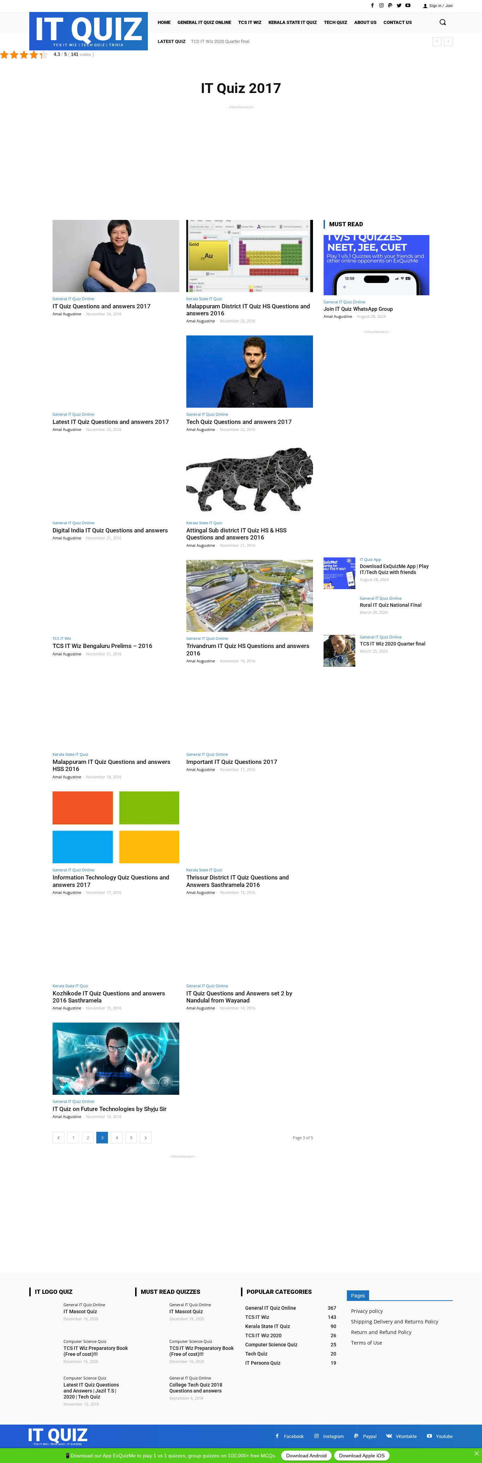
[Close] (476, 1453)
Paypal (369, 1436)
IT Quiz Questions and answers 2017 (102, 306)
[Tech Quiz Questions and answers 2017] (249, 371)
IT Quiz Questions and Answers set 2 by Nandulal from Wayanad (239, 997)
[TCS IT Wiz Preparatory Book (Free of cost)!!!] (44, 1354)
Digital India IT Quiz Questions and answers (110, 530)
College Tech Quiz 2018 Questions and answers (195, 1388)
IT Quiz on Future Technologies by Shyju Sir (110, 1108)
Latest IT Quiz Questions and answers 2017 (111, 421)
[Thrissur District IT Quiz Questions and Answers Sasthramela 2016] (249, 827)
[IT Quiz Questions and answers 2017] (116, 256)
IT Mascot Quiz (80, 1311)
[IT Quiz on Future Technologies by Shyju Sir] (116, 1059)
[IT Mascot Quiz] (44, 1317)
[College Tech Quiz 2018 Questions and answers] (150, 1391)
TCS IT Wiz (62, 638)
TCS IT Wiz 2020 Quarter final (220, 41)
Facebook (294, 1436)
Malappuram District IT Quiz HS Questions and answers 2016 (248, 310)
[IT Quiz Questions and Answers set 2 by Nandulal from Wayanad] (249, 943)
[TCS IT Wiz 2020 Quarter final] (339, 651)
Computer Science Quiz (85, 1341)
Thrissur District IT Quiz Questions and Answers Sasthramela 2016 (237, 881)
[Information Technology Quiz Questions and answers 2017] (116, 827)
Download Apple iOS (362, 1455)
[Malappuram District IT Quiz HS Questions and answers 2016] (249, 256)
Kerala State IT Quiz (204, 299)
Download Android (306, 1455)
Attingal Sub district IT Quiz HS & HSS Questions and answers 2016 (236, 534)
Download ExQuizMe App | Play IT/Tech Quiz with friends (394, 569)
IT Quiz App (370, 559)
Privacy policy (367, 1311)
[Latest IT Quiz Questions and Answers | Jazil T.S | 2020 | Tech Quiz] (44, 1391)
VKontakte (406, 1436)
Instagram (333, 1436)
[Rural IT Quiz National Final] (339, 612)
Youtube (444, 1436)
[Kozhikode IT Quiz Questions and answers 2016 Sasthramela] (116, 943)
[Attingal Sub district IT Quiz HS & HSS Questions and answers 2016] (249, 480)
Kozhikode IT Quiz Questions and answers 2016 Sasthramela (109, 997)
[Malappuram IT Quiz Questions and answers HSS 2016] (116, 711)
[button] (442, 22)
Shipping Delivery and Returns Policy (394, 1321)
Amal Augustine (67, 313)
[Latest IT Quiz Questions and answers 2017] (116, 371)
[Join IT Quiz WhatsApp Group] (376, 265)
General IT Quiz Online (73, 299)
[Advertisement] (241, 160)
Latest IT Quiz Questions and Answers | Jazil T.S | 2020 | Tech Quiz (91, 1391)
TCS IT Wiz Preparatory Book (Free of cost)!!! (96, 1351)
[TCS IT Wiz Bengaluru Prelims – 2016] (116, 596)
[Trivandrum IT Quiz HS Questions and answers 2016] (249, 596)
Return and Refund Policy (381, 1332)
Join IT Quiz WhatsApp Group (358, 309)
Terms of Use (366, 1342)
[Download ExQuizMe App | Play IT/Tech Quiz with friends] (339, 573)
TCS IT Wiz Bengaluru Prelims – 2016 (102, 645)
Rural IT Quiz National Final (391, 605)
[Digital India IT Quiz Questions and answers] (116, 480)
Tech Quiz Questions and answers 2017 (239, 421)
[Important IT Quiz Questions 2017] (249, 711)
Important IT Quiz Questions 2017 (231, 761)
